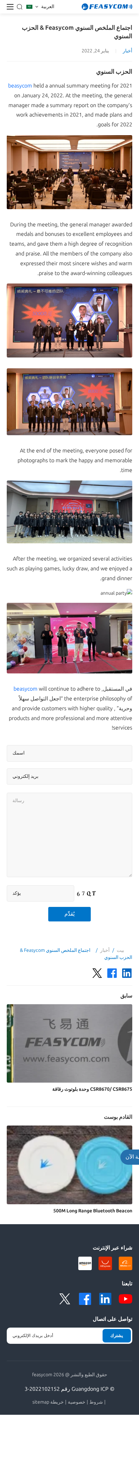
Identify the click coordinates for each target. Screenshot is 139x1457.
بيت (120, 950)
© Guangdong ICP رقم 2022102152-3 (69, 1389)
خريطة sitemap (48, 1402)
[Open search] (19, 6)
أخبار (127, 51)
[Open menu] (10, 6)
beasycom (20, 85)
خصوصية (76, 1402)
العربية (47, 6)
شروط (96, 1402)
